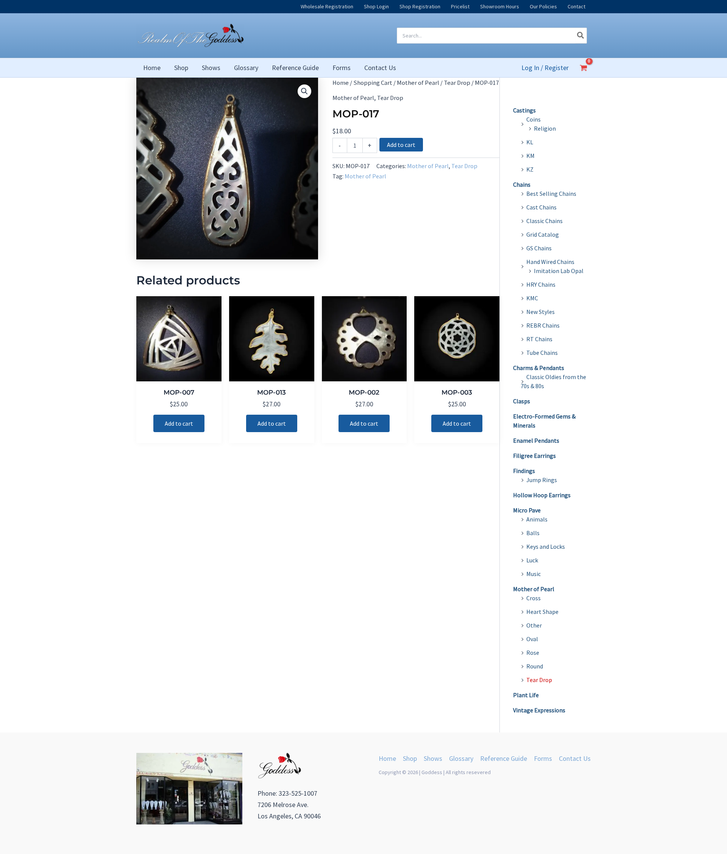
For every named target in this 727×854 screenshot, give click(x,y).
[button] (304, 91)
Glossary (461, 758)
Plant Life (526, 695)
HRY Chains (540, 284)
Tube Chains (542, 352)
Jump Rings (541, 480)
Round (534, 666)
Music (533, 574)
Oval (532, 639)
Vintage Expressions (539, 710)
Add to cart (401, 144)
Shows (433, 758)
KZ (530, 169)
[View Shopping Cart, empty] (583, 67)
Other (534, 625)
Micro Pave (527, 510)
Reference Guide (503, 758)
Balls (533, 533)
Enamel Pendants (536, 440)
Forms (543, 758)
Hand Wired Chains (550, 261)
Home (340, 83)
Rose (532, 652)
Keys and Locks (545, 546)
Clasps (521, 401)
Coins (533, 119)
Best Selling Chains (551, 193)
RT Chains (539, 339)
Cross (533, 598)
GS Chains (539, 248)
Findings (524, 471)
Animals (537, 519)
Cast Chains (541, 207)
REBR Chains (543, 325)
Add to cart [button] (179, 423)
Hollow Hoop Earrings (542, 495)
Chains (521, 184)
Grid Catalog (542, 234)
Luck (532, 560)
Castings (524, 110)
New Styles (540, 311)
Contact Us (575, 758)
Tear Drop (457, 83)
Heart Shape (542, 611)
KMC (532, 298)
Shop (410, 758)
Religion (545, 128)
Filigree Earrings (534, 455)
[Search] (581, 35)
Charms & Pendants (538, 368)
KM (530, 155)
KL (529, 142)
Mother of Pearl (418, 83)
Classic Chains (544, 221)
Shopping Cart (372, 83)
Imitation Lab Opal (558, 271)
